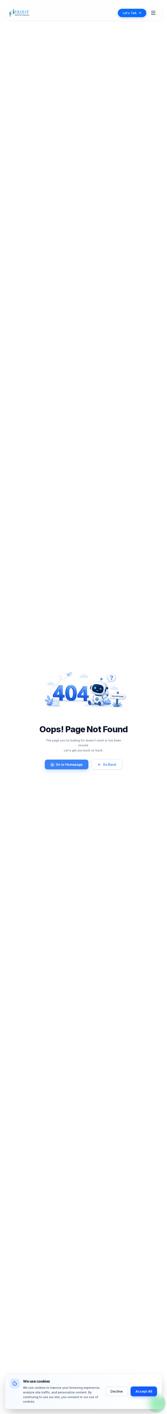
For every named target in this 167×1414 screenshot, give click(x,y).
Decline (117, 1391)
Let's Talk (130, 13)
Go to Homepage (69, 764)
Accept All (143, 1391)
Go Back (109, 764)
